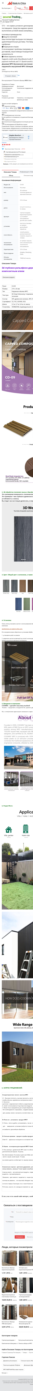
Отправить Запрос (10, 76)
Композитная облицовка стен (10, 1343)
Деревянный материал (10, 1361)
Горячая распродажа (8, 1340)
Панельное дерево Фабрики (11, 1365)
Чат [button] (19, 75)
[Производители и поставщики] (16, 3)
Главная (4, 13)
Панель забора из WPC (25, 1343)
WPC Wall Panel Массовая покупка (13, 1369)
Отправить (19, 1237)
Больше (4, 1373)
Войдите (5, 164)
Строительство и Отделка (15, 13)
